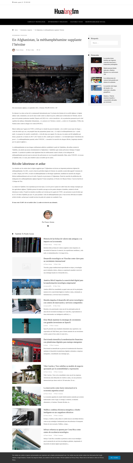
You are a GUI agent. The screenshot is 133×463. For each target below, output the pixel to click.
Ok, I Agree (114, 457)
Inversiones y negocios (19, 35)
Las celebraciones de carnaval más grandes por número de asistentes (111, 80)
